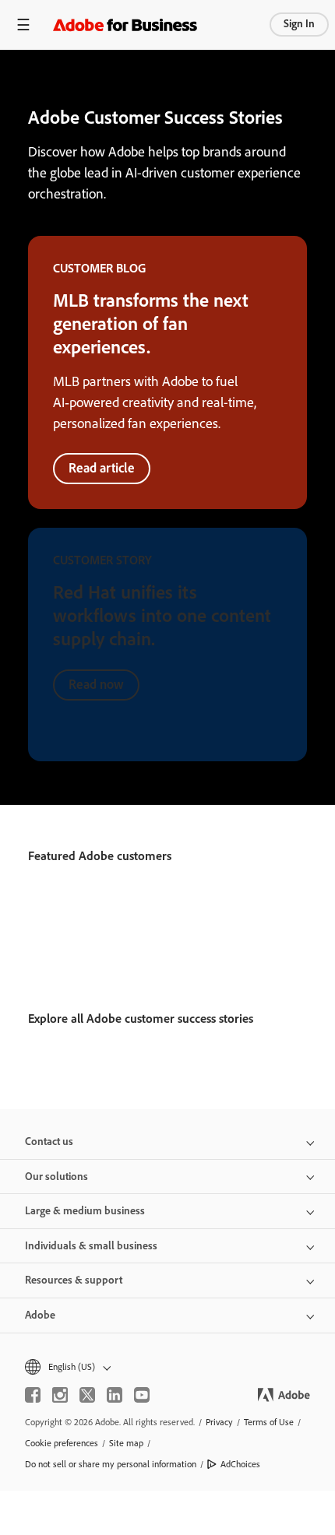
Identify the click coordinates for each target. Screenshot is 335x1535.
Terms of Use (269, 1422)
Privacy (219, 1422)
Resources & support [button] (73, 1280)
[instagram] (60, 1395)
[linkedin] (114, 1395)
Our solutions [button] (56, 1176)
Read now (96, 684)
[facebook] (33, 1395)
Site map (126, 1443)
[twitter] (87, 1395)
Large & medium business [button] (85, 1210)
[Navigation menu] (23, 24)
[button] (167, 1367)
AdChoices (240, 1464)
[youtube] (142, 1395)
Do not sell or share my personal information (110, 1464)
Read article (102, 468)
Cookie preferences (61, 1443)
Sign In (299, 23)
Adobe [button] (40, 1315)
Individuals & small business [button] (91, 1245)
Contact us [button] (49, 1141)
